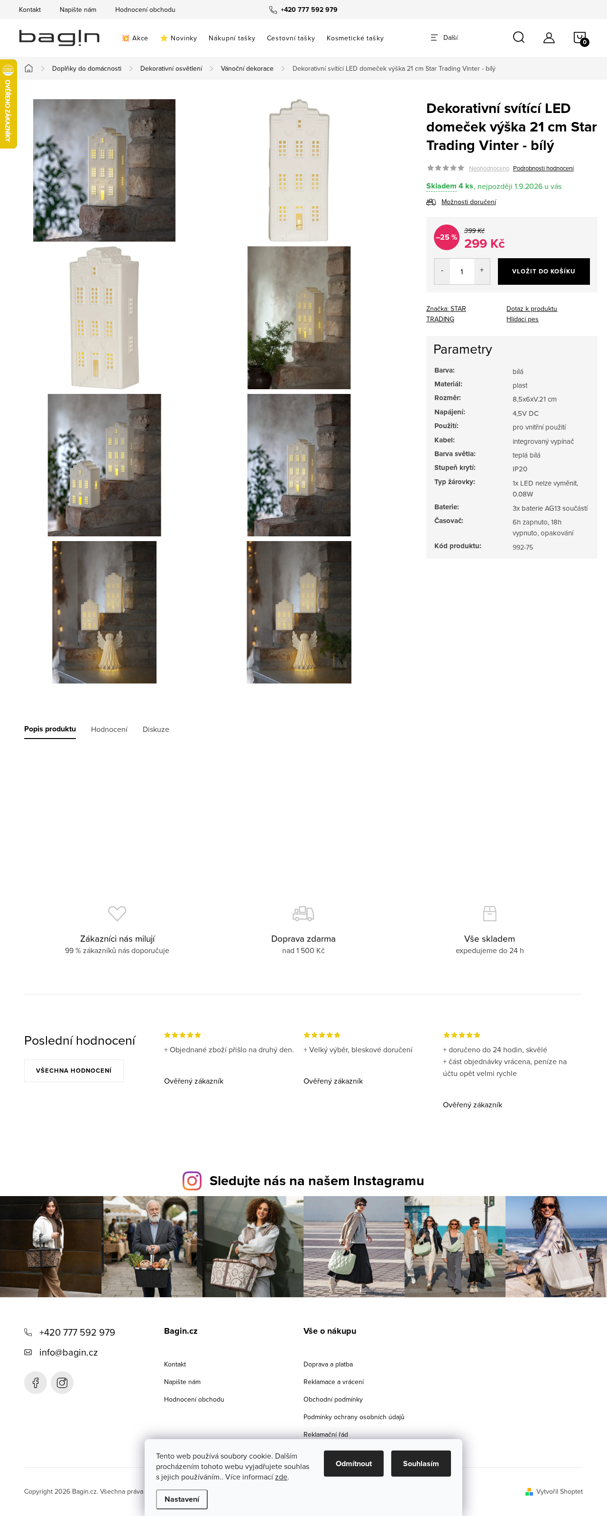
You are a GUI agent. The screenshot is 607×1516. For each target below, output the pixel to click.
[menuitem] (135, 38)
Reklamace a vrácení (334, 1381)
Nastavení (182, 1499)
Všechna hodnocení (74, 1070)
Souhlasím (421, 1463)
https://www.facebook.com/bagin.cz (35, 1382)
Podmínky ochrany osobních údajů (354, 1417)
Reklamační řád (326, 1434)
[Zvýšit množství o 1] (482, 271)
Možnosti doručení (468, 201)
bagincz (62, 1382)
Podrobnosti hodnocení (543, 168)
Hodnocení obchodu (145, 9)
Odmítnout (354, 1463)
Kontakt (30, 9)
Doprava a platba (328, 1364)
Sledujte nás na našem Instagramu (317, 1180)
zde (281, 1476)
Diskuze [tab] (156, 729)
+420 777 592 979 (77, 1332)
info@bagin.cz (68, 1352)
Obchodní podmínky (333, 1399)
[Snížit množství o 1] (442, 271)
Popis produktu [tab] (50, 729)
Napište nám (78, 9)
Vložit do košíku (543, 271)
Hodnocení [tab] (109, 729)
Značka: (446, 314)
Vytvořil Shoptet (559, 1491)
